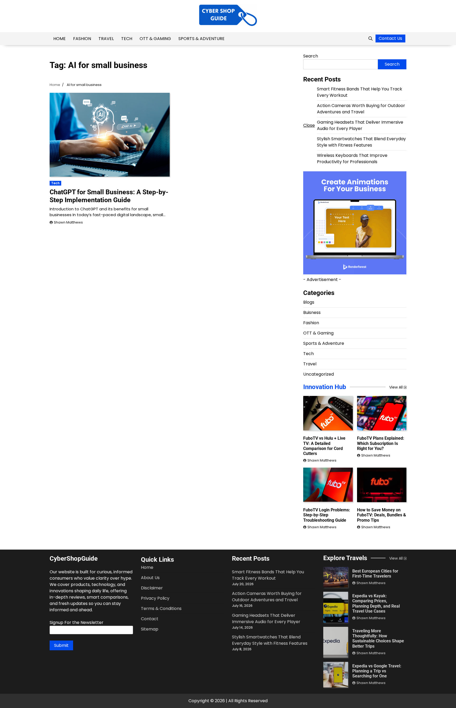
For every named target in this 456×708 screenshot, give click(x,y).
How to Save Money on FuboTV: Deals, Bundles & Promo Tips (381, 514)
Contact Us (390, 38)
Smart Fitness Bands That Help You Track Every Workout (268, 575)
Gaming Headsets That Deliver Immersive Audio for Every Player (360, 125)
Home (59, 39)
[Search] (370, 38)
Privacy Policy (155, 598)
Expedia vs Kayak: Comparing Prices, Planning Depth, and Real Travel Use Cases (376, 603)
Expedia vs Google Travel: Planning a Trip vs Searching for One (376, 670)
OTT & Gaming (155, 39)
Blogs (308, 302)
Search (310, 56)
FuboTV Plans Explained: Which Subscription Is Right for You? (380, 443)
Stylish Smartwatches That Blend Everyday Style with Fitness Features (361, 142)
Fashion (82, 39)
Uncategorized (318, 374)
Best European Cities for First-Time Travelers (375, 574)
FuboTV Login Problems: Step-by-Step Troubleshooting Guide (326, 514)
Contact (149, 619)
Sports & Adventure (201, 39)
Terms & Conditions (161, 608)
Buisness (312, 312)
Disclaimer (152, 588)
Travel (106, 39)
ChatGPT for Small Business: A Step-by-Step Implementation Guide (109, 196)
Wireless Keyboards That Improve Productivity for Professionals (352, 158)
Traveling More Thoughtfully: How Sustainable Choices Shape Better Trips (378, 638)
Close (309, 125)
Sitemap (149, 629)
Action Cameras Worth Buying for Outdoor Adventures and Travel (361, 109)
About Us (150, 578)
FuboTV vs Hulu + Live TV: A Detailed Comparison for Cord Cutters (324, 446)
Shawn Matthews (68, 222)
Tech (126, 39)
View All (396, 387)
